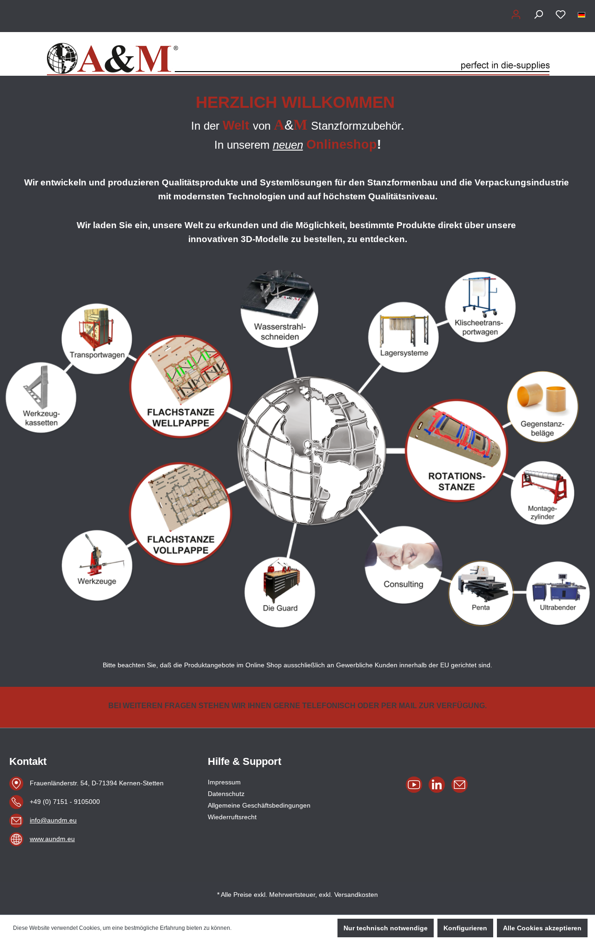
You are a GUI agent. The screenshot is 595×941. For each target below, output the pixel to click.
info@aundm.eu (53, 820)
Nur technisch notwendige (386, 928)
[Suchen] (538, 14)
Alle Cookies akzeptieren (542, 928)
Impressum (224, 782)
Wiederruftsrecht (232, 817)
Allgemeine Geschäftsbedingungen (259, 805)
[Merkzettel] (560, 14)
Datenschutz (226, 793)
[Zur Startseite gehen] (297, 54)
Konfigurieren (465, 928)
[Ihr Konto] (516, 14)
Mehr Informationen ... (260, 928)
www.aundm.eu (52, 838)
